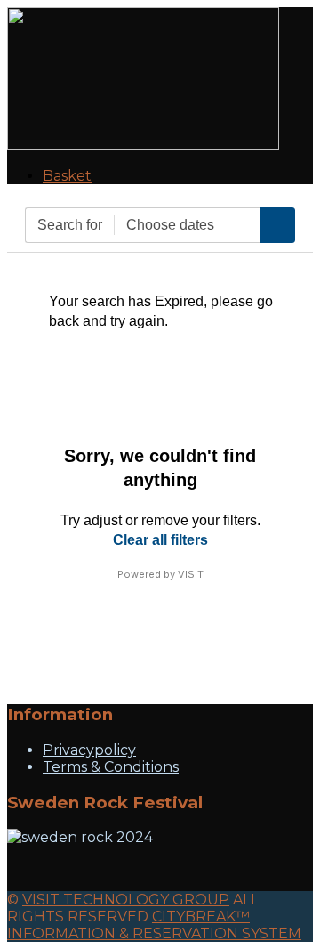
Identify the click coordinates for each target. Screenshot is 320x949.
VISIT (191, 574)
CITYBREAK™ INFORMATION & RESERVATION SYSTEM (154, 925)
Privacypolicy (89, 750)
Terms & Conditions (111, 766)
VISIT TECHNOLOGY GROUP (125, 899)
